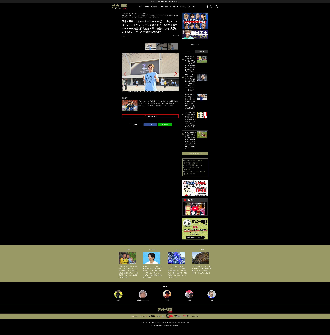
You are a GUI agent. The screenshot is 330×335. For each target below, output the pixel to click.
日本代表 (154, 6)
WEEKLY (201, 51)
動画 (189, 6)
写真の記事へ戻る (152, 116)
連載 (193, 6)
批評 (140, 6)
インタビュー (174, 6)
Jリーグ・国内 (163, 6)
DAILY (188, 51)
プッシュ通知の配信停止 (183, 322)
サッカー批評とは (145, 322)
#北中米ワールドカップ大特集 (192, 160)
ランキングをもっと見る (195, 153)
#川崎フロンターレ (196, 165)
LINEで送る (166, 124)
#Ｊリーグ (186, 165)
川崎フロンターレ (127, 36)
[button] (176, 74)
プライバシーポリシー (156, 322)
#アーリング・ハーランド (191, 167)
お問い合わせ (172, 322)
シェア (151, 124)
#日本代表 (186, 163)
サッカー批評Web (126, 13)
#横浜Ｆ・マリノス (189, 174)
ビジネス (183, 6)
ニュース (146, 6)
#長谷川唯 (186, 169)
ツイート (136, 124)
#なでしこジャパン (196, 163)
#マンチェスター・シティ (191, 171)
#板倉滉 (202, 171)
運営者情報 (165, 322)
